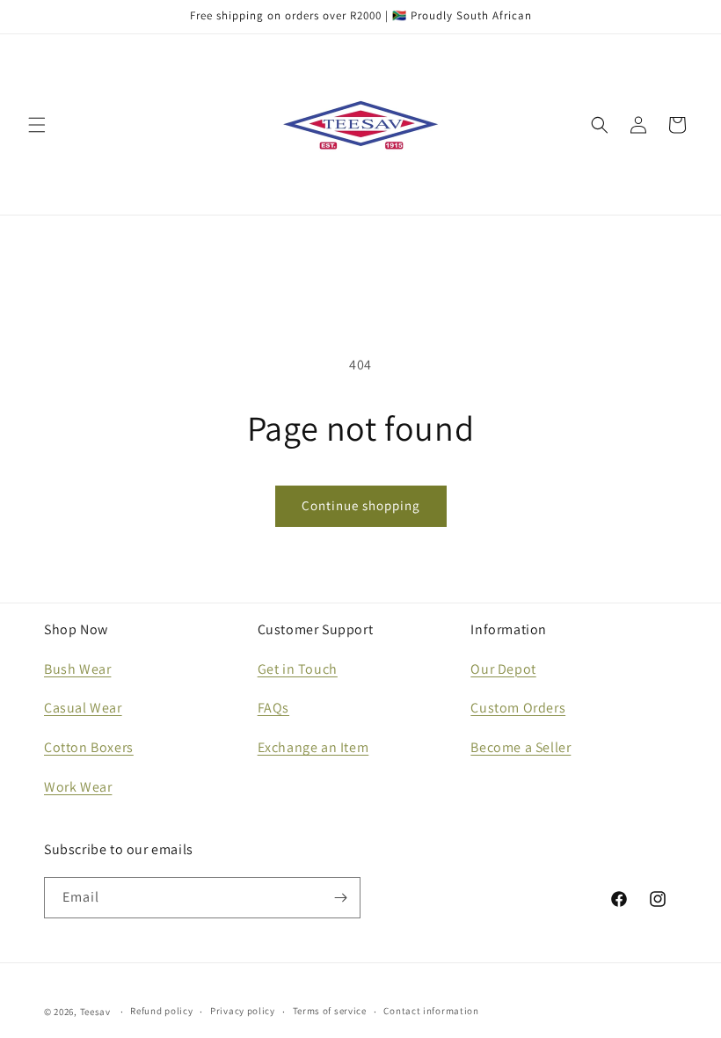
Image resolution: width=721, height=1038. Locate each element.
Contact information (430, 1011)
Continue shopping (361, 505)
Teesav (95, 1011)
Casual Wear (83, 707)
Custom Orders (517, 707)
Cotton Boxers (89, 747)
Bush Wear (77, 669)
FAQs (273, 707)
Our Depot (502, 669)
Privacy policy (242, 1011)
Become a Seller (520, 747)
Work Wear (78, 787)
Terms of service (330, 1011)
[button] (37, 125)
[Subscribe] (340, 897)
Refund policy (161, 1011)
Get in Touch (298, 669)
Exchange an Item (313, 747)
